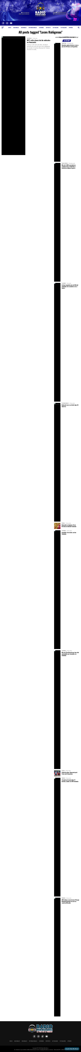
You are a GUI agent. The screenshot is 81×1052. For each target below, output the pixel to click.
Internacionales (33, 27)
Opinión (71, 27)
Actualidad (55, 27)
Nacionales (16, 27)
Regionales (23, 27)
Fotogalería (64, 27)
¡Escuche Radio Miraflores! (71, 1048)
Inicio (9, 27)
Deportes (48, 27)
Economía (41, 27)
